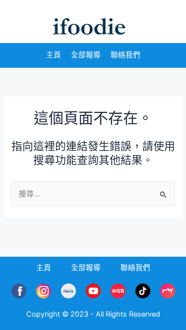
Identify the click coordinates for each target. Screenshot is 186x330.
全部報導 (86, 54)
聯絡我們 (125, 54)
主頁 (53, 54)
